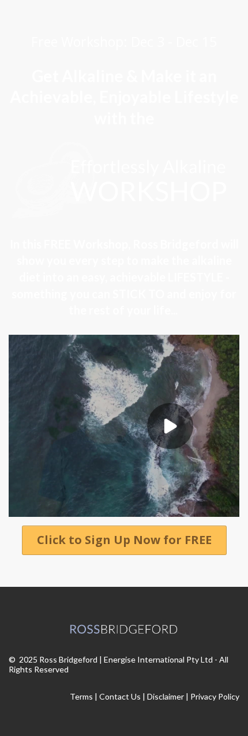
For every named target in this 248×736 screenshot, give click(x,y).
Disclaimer (165, 696)
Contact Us (120, 696)
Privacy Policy (214, 696)
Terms (81, 696)
